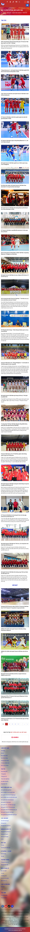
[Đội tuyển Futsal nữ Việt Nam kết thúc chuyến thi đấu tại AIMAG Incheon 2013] (15, 664)
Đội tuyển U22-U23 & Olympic (7, 799)
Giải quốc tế (3, 823)
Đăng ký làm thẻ (4, 864)
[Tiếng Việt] (25, 1)
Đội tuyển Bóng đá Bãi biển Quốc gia (9, 814)
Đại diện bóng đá (4, 781)
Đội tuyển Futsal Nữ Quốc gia (7, 812)
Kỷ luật (2, 856)
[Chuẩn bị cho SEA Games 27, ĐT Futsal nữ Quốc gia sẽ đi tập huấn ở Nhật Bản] (15, 708)
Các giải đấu (4, 818)
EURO (2, 839)
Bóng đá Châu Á (4, 834)
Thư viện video (4, 895)
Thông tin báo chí (5, 862)
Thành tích (24, 12)
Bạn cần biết (3, 870)
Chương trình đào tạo (5, 847)
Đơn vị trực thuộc (4, 765)
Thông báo (3, 774)
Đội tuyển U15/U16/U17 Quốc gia (8, 794)
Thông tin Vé (4, 776)
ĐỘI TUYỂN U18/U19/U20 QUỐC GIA (9, 797)
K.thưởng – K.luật (6, 851)
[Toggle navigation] (27, 5)
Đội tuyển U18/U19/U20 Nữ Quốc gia (9, 809)
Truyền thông (5, 859)
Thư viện (3, 892)
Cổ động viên (4, 875)
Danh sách (9, 12)
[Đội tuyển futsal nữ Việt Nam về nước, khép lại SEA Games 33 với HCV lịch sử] (15, 265)
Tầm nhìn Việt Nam (5, 778)
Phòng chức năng (5, 760)
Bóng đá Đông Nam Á (5, 831)
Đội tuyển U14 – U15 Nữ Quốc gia (8, 804)
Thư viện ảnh (4, 897)
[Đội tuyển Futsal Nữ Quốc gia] (1, 13)
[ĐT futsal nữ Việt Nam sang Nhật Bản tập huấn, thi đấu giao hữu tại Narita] (15, 220)
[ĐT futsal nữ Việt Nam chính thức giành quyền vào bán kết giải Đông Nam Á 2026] (15, 106)
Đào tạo (3, 842)
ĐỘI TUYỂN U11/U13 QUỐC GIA (8, 792)
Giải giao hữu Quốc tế (5, 825)
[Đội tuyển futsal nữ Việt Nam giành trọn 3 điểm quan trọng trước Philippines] (15, 153)
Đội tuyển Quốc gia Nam (6, 789)
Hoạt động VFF (4, 771)
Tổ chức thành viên (5, 763)
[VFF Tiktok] (13, 2)
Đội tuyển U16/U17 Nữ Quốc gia (8, 807)
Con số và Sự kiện (5, 878)
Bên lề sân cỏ (5, 868)
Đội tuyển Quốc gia (6, 787)
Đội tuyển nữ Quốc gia (6, 802)
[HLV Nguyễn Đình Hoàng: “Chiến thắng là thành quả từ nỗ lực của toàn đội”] (15, 319)
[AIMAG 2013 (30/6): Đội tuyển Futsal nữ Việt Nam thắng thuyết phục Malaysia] (15, 619)
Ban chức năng (4, 758)
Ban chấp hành (4, 755)
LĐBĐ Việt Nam (5, 748)
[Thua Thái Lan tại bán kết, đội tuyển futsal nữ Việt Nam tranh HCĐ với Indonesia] (15, 82)
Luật (2, 889)
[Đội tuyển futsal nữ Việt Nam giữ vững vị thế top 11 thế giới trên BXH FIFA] (15, 384)
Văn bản (3, 886)
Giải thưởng (3, 853)
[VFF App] (16, 2)
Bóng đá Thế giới (4, 836)
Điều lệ (2, 753)
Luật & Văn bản (5, 884)
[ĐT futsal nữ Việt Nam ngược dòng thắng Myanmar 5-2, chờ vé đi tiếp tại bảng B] (15, 129)
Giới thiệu (3, 750)
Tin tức (4, 12)
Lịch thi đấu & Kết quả (17, 12)
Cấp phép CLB (4, 783)
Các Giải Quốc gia (5, 820)
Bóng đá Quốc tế (6, 829)
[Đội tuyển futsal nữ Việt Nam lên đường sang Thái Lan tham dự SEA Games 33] (15, 561)
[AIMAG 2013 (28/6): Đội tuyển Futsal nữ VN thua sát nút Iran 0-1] (15, 641)
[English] (28, 1)
